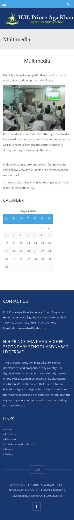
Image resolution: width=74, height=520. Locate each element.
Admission (11, 439)
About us (10, 434)
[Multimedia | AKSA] (37, 18)
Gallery (9, 454)
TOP (37, 469)
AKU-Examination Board (19, 444)
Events (9, 449)
